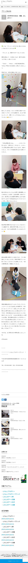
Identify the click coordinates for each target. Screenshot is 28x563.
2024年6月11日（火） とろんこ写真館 (10, 403)
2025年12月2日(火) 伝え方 (16, 438)
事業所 (3, 518)
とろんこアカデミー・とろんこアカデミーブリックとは (13, 554)
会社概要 (13, 555)
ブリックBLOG (6, 394)
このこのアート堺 (8, 497)
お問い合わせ (24, 555)
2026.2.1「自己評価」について (9, 457)
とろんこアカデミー (9, 491)
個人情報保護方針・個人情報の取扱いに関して (13, 556)
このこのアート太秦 (9, 505)
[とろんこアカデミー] (6, 2)
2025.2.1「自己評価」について (9, 462)
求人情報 (18, 555)
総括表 (12, 518)
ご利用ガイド (3, 555)
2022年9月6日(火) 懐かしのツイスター (18, 430)
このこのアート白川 (9, 502)
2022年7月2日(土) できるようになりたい (18, 412)
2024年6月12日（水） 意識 (8, 404)
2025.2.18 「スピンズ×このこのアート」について (13, 467)
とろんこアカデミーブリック (11, 494)
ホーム (13, 553)
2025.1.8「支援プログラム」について (10, 471)
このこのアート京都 (9, 499)
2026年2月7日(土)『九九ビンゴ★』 (18, 420)
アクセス (9, 555)
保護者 (7, 518)
